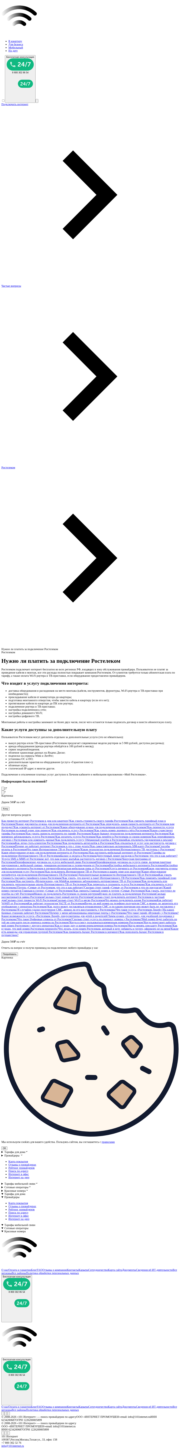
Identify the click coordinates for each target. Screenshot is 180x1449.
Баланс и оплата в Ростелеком (78, 855)
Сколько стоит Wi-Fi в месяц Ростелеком (80, 900)
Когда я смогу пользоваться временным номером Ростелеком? (107, 922)
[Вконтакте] (2, 1413)
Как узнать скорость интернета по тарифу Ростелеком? (59, 833)
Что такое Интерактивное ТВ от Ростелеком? (54, 849)
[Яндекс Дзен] (8, 1413)
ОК (4, 1148)
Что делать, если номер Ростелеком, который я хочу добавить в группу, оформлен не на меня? (114, 928)
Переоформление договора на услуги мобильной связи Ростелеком (55, 862)
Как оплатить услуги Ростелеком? (76, 836)
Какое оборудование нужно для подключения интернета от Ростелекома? (45, 852)
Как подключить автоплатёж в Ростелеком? (89, 843)
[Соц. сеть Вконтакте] (2, 1413)
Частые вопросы (11, 285)
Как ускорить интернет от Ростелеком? (37, 827)
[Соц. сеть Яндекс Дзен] (8, 1413)
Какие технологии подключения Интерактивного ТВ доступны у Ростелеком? (128, 849)
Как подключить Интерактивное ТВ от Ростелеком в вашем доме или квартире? (93, 871)
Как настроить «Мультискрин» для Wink (40, 881)
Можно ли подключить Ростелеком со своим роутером (66, 893)
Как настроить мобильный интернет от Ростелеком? (120, 852)
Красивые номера (15, 1190)
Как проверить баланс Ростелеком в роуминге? (92, 931)
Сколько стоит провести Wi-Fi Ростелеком (31, 900)
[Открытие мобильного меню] (37, 101)
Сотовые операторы (16, 1187)
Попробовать (10, 954)
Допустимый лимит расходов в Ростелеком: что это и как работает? (137, 855)
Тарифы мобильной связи (19, 1183)
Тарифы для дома (14, 1151)
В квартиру (15, 41)
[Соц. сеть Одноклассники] (5, 1413)
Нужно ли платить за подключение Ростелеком (127, 893)
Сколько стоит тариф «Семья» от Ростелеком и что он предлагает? (124, 887)
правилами (108, 1141)
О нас (4, 1269)
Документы (129, 1269)
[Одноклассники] (5, 1413)
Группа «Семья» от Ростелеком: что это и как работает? (51, 887)
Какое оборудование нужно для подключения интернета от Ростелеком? (104, 827)
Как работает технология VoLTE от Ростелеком (56, 903)
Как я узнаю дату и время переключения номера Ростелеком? (91, 925)
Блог (34, 1269)
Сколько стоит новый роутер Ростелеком (68, 897)
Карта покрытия (18, 1161)
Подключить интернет (14, 104)
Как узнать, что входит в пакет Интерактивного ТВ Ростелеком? (101, 877)
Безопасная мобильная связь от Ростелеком (83, 868)
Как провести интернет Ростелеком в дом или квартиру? (35, 820)
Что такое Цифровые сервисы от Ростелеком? (45, 919)
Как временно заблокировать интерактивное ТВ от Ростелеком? (103, 881)
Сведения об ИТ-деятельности (154, 1269)
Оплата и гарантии (19, 1269)
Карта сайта (115, 1269)
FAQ (39, 1269)
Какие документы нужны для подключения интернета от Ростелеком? (58, 824)
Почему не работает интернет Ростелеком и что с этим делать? (52, 846)
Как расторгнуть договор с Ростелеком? (99, 858)
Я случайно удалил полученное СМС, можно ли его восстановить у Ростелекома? (67, 909)
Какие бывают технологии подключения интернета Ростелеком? (131, 833)
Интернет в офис (18, 1174)
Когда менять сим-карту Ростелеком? (150, 925)
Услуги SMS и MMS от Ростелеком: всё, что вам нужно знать (38, 858)
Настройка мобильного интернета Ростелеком (137, 865)
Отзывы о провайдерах (22, 1164)
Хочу (5, 808)
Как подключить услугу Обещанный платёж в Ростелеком (91, 839)
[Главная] (90, 35)
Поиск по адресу (18, 1171)
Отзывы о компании (54, 1269)
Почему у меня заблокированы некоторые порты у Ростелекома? (88, 912)
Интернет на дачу (19, 1177)
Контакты (73, 1269)
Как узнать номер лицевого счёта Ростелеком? (122, 830)
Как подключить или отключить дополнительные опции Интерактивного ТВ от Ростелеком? (84, 883)
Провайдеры (12, 1155)
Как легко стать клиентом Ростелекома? (39, 843)
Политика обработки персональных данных (52, 1273)
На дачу (13, 50)
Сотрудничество (98, 1269)
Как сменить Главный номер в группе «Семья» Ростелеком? (110, 890)
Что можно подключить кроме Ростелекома (131, 900)
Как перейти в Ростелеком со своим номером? (124, 836)
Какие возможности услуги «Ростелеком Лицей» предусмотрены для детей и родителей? (55, 916)
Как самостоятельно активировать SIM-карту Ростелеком (124, 846)
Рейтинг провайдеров (21, 1167)
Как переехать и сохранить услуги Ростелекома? (117, 884)
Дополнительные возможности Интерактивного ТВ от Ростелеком (118, 874)
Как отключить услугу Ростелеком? (73, 830)
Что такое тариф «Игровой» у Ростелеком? (153, 912)
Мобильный (15, 47)
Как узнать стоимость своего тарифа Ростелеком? (99, 820)
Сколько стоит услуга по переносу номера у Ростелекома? (107, 919)
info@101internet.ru (12, 1445)
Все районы (19, 1273)
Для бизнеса (15, 44)
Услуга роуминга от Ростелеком (128, 868)
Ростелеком (8, 467)
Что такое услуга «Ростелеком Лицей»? (139, 909)
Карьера (83, 1269)
